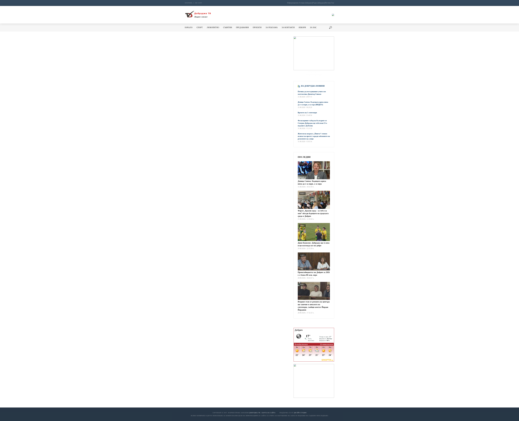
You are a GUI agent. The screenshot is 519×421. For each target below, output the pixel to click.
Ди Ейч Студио (300, 412)
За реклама (272, 27)
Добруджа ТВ (254, 412)
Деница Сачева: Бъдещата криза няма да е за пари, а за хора (312, 182)
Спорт (200, 27)
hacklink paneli (314, 72)
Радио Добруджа (318, 3)
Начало (188, 27)
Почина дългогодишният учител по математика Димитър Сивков (312, 92)
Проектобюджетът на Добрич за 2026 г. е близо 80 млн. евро (314, 273)
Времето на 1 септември (307, 113)
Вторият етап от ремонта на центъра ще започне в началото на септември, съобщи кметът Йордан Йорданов (314, 306)
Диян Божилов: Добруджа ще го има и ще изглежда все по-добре (313, 244)
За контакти (288, 27)
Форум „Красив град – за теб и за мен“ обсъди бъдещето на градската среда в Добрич (313, 213)
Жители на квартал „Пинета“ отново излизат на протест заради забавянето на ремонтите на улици (314, 136)
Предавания (242, 27)
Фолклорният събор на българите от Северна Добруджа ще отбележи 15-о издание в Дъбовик (312, 123)
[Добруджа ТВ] (198, 15)
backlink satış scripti (314, 75)
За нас (313, 27)
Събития (227, 27)
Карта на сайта (268, 412)
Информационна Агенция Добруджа (299, 3)
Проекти (257, 27)
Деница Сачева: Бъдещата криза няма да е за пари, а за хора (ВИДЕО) (313, 103)
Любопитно (213, 27)
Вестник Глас (329, 3)
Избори (302, 27)
